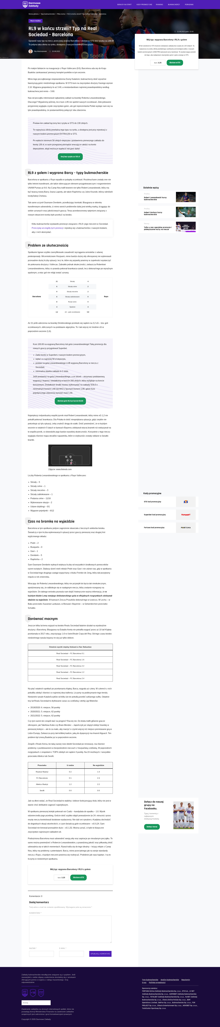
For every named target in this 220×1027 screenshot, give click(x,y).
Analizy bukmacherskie (170, 980)
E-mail (62, 948)
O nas (144, 982)
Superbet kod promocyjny (155, 515)
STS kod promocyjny (152, 502)
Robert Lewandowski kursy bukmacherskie (155, 199)
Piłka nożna (61, 14)
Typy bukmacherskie (48, 14)
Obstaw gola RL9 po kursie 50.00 (70, 401)
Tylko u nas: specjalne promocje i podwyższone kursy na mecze (158, 228)
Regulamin (185, 980)
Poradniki (189, 4)
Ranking (159, 4)
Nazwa (32, 948)
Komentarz (35, 913)
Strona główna (34, 14)
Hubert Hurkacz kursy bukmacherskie (153, 214)
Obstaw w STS (174, 62)
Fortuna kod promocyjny (154, 528)
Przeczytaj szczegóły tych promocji (47, 228)
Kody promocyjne (144, 4)
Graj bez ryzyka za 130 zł (70, 156)
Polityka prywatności (157, 982)
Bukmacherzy (174, 4)
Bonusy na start (124, 4)
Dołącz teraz (152, 826)
